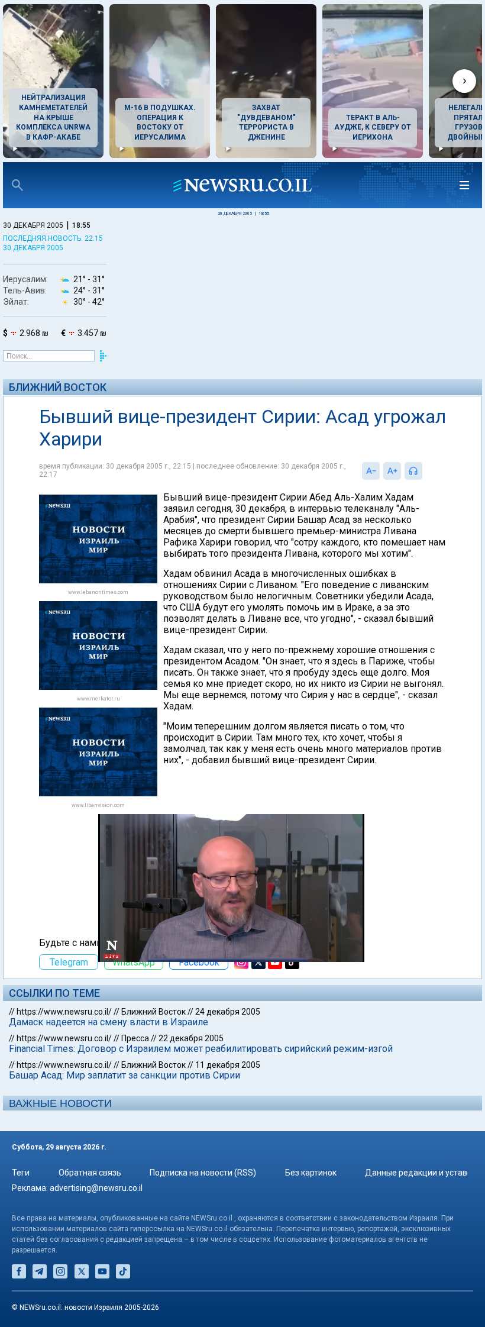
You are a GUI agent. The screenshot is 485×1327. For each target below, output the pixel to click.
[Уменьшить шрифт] (371, 471)
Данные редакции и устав (416, 1172)
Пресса (135, 1038)
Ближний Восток (57, 387)
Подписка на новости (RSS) (203, 1172)
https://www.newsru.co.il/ (64, 1011)
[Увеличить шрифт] (392, 471)
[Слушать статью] (425, 471)
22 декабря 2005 (191, 1038)
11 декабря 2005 (227, 1065)
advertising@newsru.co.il (96, 1188)
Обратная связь (90, 1172)
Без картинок (311, 1172)
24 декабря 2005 (227, 1011)
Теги (21, 1172)
